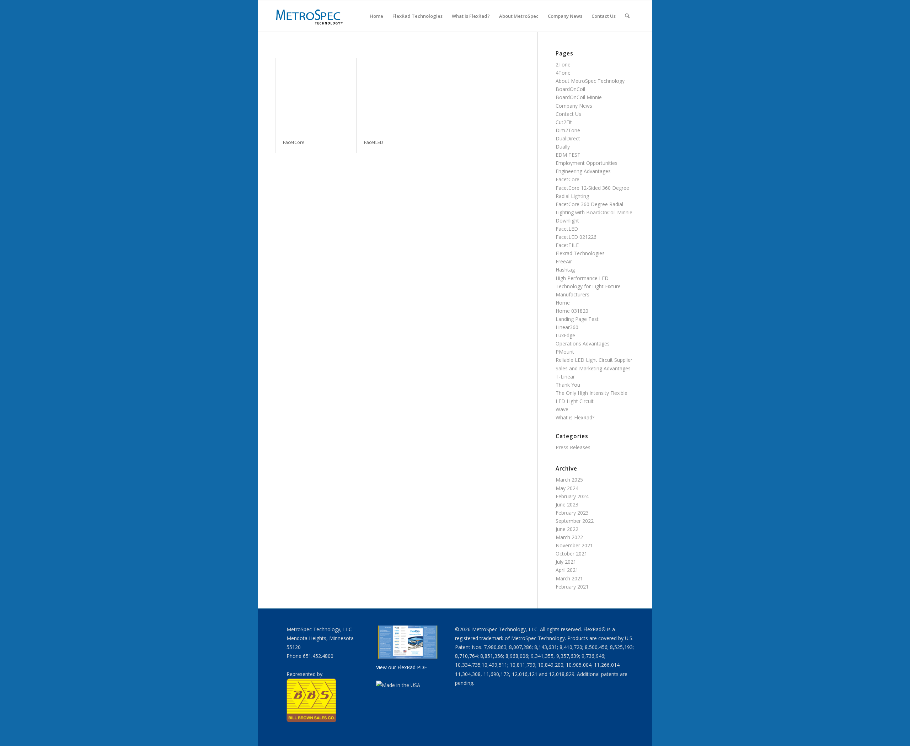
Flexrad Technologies (580, 253)
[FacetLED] (397, 95)
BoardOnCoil (570, 89)
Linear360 (567, 327)
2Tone (563, 64)
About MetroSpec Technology (590, 80)
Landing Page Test (577, 319)
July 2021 (566, 561)
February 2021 (572, 586)
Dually (563, 146)
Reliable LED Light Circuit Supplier (594, 359)
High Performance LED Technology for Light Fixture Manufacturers (588, 286)
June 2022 (567, 529)
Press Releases (573, 447)
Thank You (568, 384)
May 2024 (567, 488)
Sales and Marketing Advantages (593, 368)
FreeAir (564, 261)
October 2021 (571, 553)
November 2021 (574, 545)
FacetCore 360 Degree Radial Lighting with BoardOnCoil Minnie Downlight (594, 212)
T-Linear (565, 376)
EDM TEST (568, 154)
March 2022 (569, 537)
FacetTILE (567, 245)
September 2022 (575, 520)
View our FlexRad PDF (401, 667)
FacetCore (567, 179)
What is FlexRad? (575, 417)
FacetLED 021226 (576, 237)
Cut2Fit (564, 122)
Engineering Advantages (583, 171)
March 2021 (569, 578)
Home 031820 (572, 310)
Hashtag (565, 269)
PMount (565, 351)
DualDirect (568, 138)
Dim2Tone (568, 130)
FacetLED (567, 228)
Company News (574, 105)
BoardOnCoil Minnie (579, 97)
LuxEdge (565, 335)
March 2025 (569, 479)
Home (563, 302)
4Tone (563, 72)
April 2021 (567, 570)
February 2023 (572, 512)
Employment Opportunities (586, 163)
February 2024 (572, 496)
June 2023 (567, 504)
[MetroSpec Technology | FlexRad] (310, 16)
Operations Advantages (583, 343)
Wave (562, 409)
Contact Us (568, 114)
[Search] (627, 16)
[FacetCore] (316, 95)
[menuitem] (376, 16)
